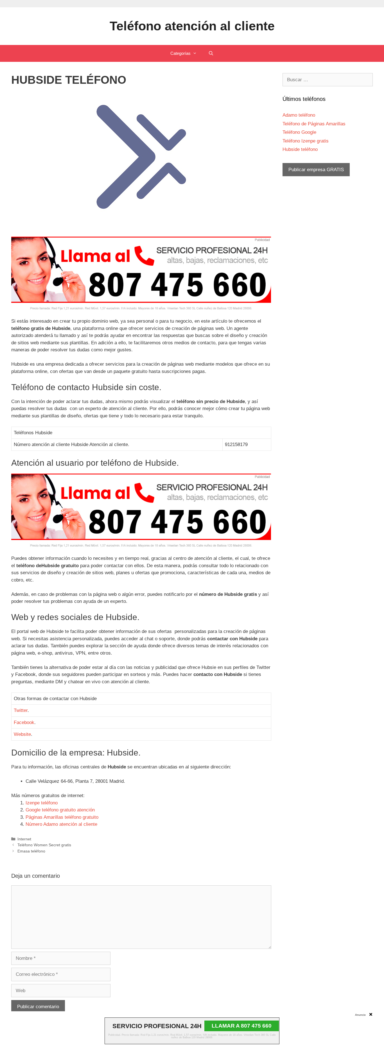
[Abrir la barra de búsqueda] (210, 53)
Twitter (21, 710)
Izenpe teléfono (42, 803)
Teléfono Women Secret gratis (44, 845)
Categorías (180, 53)
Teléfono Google (299, 132)
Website (22, 734)
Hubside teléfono (300, 149)
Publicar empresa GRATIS (316, 169)
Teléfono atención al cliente (192, 26)
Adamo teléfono (299, 115)
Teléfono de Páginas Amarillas (314, 123)
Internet (24, 839)
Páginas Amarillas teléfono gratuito (62, 817)
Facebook (24, 722)
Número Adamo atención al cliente (61, 824)
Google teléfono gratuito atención (60, 810)
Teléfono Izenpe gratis (306, 141)
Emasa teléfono (31, 851)
